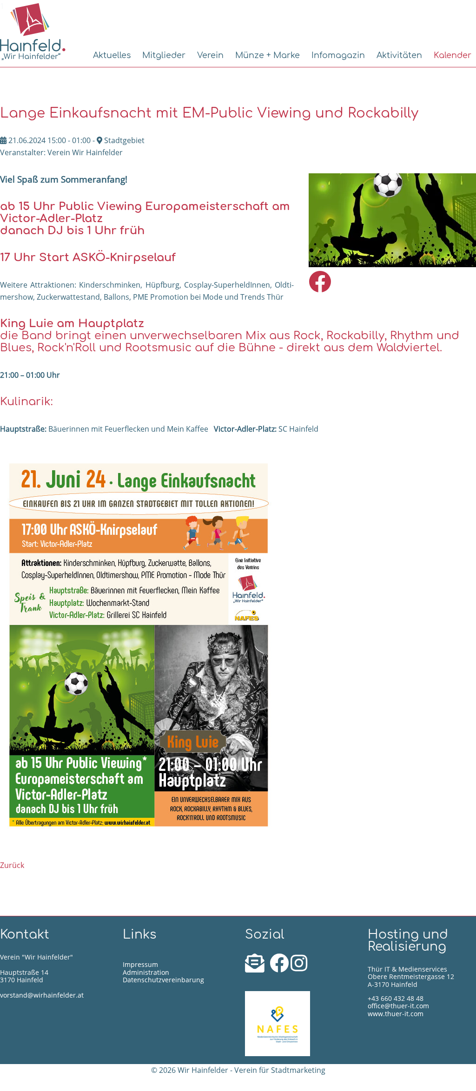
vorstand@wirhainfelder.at (42, 995)
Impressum (140, 964)
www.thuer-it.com (395, 1013)
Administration (146, 972)
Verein (210, 55)
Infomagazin (338, 55)
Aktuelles (112, 55)
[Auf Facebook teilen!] (320, 287)
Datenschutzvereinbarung (163, 979)
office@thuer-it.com (398, 1005)
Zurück (12, 865)
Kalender (452, 55)
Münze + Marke (267, 55)
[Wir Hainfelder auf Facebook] (280, 967)
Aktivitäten (399, 55)
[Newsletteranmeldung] (256, 967)
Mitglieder (163, 55)
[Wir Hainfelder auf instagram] (299, 967)
